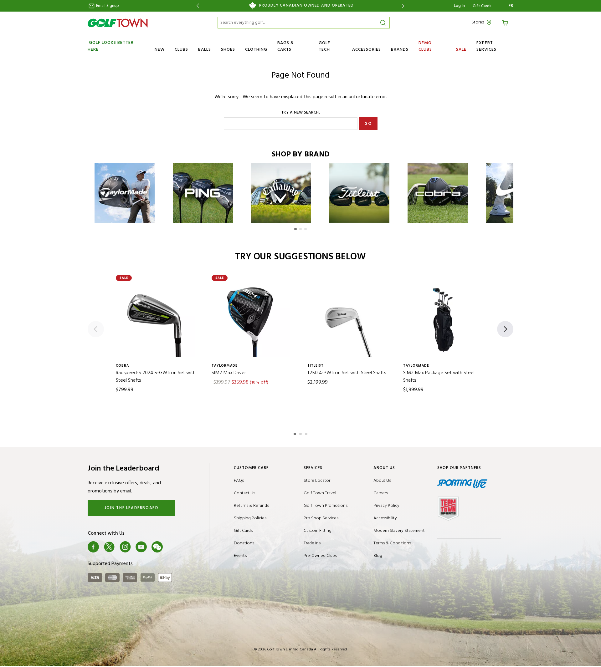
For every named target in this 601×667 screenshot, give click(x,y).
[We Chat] (157, 547)
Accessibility (385, 518)
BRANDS (399, 49)
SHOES (228, 49)
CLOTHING (256, 49)
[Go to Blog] (173, 547)
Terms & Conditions (392, 543)
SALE (461, 49)
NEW (160, 49)
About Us (382, 480)
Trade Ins (312, 543)
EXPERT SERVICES (486, 46)
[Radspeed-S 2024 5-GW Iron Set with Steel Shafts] (157, 319)
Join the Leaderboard (132, 508)
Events (240, 555)
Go (368, 123)
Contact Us (244, 493)
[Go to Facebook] (93, 547)
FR (511, 6)
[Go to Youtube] (141, 547)
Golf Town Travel (320, 493)
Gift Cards (482, 6)
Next (404, 5)
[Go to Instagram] (125, 547)
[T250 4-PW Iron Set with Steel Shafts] (348, 319)
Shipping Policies (250, 518)
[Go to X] (109, 547)
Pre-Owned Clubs (320, 555)
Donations (244, 543)
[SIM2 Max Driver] (252, 319)
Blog (377, 555)
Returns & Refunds (251, 505)
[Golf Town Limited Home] (118, 23)
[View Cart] (506, 22)
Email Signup (107, 6)
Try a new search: (300, 112)
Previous (196, 5)
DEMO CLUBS (425, 46)
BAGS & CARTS (285, 46)
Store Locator (317, 480)
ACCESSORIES (366, 49)
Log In (459, 6)
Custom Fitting (317, 530)
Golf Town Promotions (325, 505)
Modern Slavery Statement (399, 530)
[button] (295, 229)
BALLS (204, 49)
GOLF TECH (324, 46)
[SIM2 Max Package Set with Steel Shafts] (444, 319)
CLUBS (181, 49)
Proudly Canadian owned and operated (306, 5)
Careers (380, 493)
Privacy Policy (386, 505)
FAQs (239, 480)
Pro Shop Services (321, 518)
